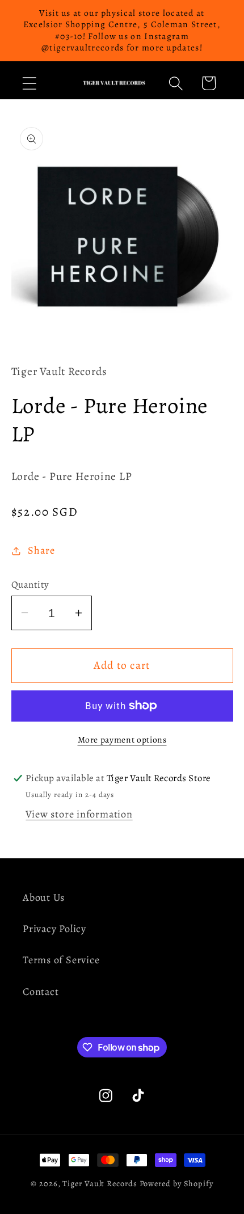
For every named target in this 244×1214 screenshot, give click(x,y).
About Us (44, 897)
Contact (40, 991)
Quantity (30, 584)
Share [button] (41, 550)
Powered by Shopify (176, 1183)
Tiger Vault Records (99, 1183)
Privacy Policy (54, 928)
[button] (29, 83)
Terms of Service (61, 960)
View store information (79, 814)
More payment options (122, 739)
